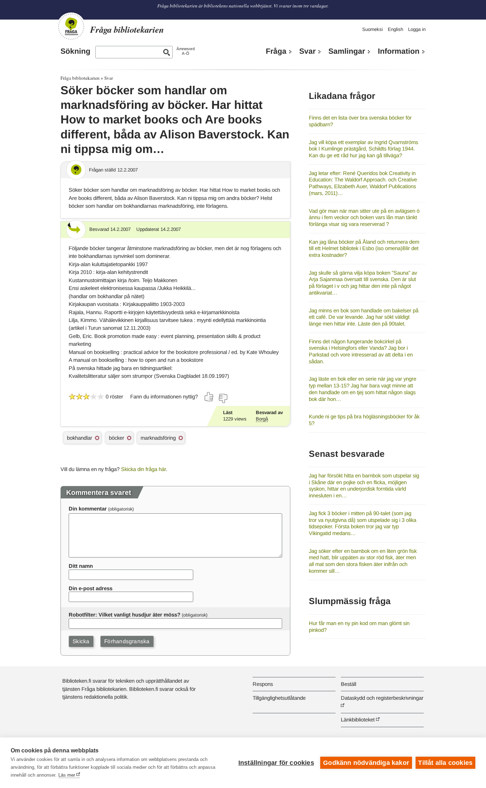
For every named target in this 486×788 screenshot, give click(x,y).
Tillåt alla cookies (445, 762)
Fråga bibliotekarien (80, 78)
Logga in (417, 29)
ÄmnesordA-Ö (185, 51)
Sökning (75, 51)
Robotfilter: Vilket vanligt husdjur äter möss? (124, 615)
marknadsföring (158, 438)
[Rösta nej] (222, 398)
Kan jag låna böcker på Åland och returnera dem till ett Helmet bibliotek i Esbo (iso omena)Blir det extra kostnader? (364, 248)
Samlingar (346, 51)
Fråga (276, 51)
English (395, 29)
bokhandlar (79, 438)
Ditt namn (81, 566)
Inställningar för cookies (276, 762)
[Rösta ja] (209, 396)
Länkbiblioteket (358, 719)
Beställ (348, 684)
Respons (263, 684)
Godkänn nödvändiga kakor (366, 762)
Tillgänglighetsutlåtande (279, 698)
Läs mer (66, 775)
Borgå (262, 419)
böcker (116, 438)
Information (398, 51)
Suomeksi (372, 29)
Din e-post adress (90, 588)
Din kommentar (88, 509)
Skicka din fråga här (143, 469)
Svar (307, 51)
